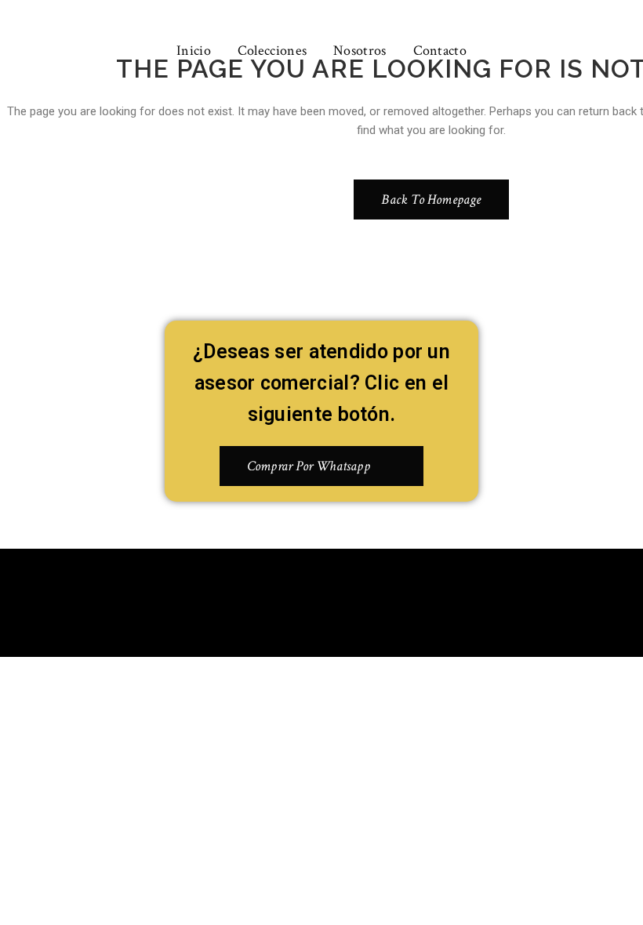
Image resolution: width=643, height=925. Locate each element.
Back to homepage (431, 199)
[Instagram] (345, 599)
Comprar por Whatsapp (308, 466)
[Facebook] (298, 599)
